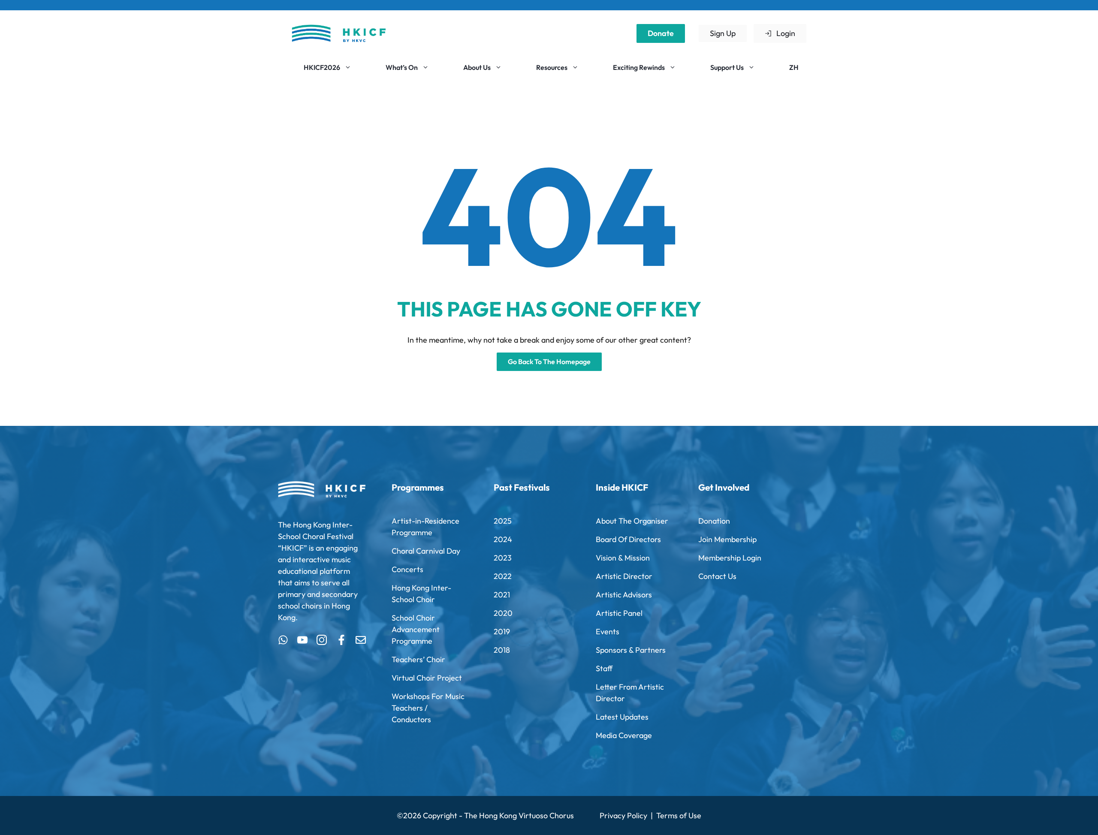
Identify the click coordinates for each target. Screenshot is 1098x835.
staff (604, 668)
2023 (503, 558)
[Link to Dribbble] (341, 640)
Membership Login (729, 558)
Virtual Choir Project (427, 678)
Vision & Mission (623, 558)
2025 (503, 521)
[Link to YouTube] (302, 640)
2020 (503, 613)
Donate (661, 33)
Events (607, 631)
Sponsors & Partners (631, 650)
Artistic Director (624, 576)
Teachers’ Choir (418, 659)
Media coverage (624, 735)
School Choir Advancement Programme (416, 629)
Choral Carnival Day (426, 551)
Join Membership (727, 539)
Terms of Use (678, 815)
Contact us (717, 576)
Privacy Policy (623, 815)
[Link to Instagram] (322, 640)
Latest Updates (622, 717)
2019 (502, 631)
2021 (502, 595)
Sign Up (723, 33)
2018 (502, 650)
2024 (503, 539)
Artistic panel (619, 613)
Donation (714, 521)
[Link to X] (283, 640)
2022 (503, 576)
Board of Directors (628, 539)
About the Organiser (632, 521)
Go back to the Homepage (549, 361)
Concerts (407, 569)
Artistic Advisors (624, 595)
